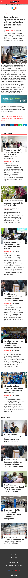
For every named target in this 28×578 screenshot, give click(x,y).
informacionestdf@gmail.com (14, 565)
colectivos (4, 118)
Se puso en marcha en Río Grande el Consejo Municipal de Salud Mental (13, 245)
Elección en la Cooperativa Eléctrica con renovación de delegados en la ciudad (13, 297)
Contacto (14, 552)
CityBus (19, 116)
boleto (14, 116)
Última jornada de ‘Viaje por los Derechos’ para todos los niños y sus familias (13, 389)
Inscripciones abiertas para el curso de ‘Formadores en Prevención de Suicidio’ (13, 344)
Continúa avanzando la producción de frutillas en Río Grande (13, 203)
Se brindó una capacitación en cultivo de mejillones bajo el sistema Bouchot (13, 438)
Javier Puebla (10, 30)
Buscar (15, 557)
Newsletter (14, 555)
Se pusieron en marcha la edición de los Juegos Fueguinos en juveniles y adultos (14, 540)
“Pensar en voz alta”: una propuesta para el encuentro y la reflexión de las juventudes (13, 154)
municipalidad (12, 118)
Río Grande (7, 14)
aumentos (9, 116)
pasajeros (20, 118)
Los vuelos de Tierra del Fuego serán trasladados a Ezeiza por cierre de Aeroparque (13, 514)
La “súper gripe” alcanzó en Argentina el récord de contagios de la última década (14, 488)
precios (3, 120)
